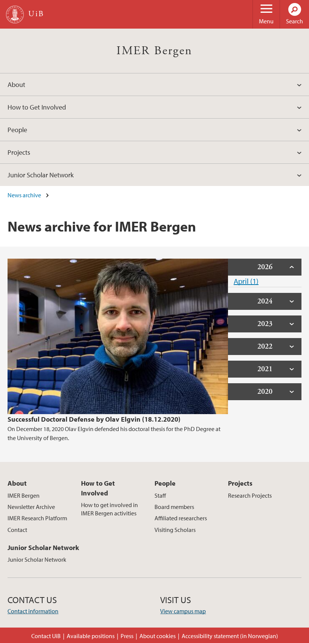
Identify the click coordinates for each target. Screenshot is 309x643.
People (17, 129)
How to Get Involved (37, 107)
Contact (17, 529)
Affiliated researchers (180, 518)
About (16, 84)
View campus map (183, 611)
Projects (19, 152)
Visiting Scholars (175, 529)
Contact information (33, 611)
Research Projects (250, 495)
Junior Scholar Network (40, 175)
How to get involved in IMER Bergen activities (109, 509)
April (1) (246, 281)
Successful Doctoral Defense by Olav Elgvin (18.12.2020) (94, 419)
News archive (24, 195)
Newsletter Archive (31, 506)
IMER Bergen (154, 50)
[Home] (15, 14)
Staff (160, 495)
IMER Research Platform (37, 518)
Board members (174, 506)
